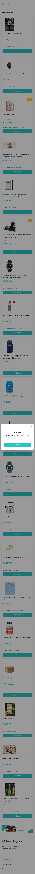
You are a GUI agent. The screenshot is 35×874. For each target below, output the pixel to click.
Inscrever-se (17, 445)
